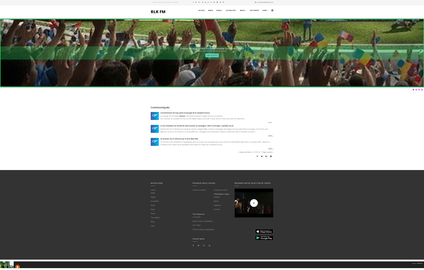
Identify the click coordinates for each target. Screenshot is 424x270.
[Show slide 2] (416, 90)
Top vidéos (254, 10)
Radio (210, 10)
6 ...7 (260, 152)
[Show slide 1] (413, 90)
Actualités (230, 10)
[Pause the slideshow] (417, 53)
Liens (264, 10)
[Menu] (272, 10)
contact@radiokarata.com (265, 2)
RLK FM (158, 11)
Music (242, 10)
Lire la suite (212, 55)
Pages (218, 10)
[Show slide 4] (422, 90)
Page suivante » (267, 152)
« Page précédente (245, 152)
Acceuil (202, 10)
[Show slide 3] (419, 90)
